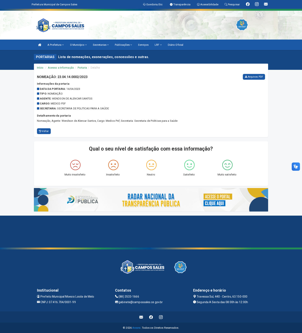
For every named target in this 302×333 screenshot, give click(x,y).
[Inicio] (39, 45)
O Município (77, 44)
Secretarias (100, 44)
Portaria (82, 67)
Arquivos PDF (255, 76)
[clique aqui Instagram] (161, 317)
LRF (157, 44)
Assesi (136, 327)
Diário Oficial (175, 44)
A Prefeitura (54, 44)
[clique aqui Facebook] (151, 317)
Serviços (143, 44)
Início (40, 67)
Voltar (45, 131)
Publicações (122, 44)
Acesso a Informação (61, 67)
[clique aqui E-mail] (141, 317)
